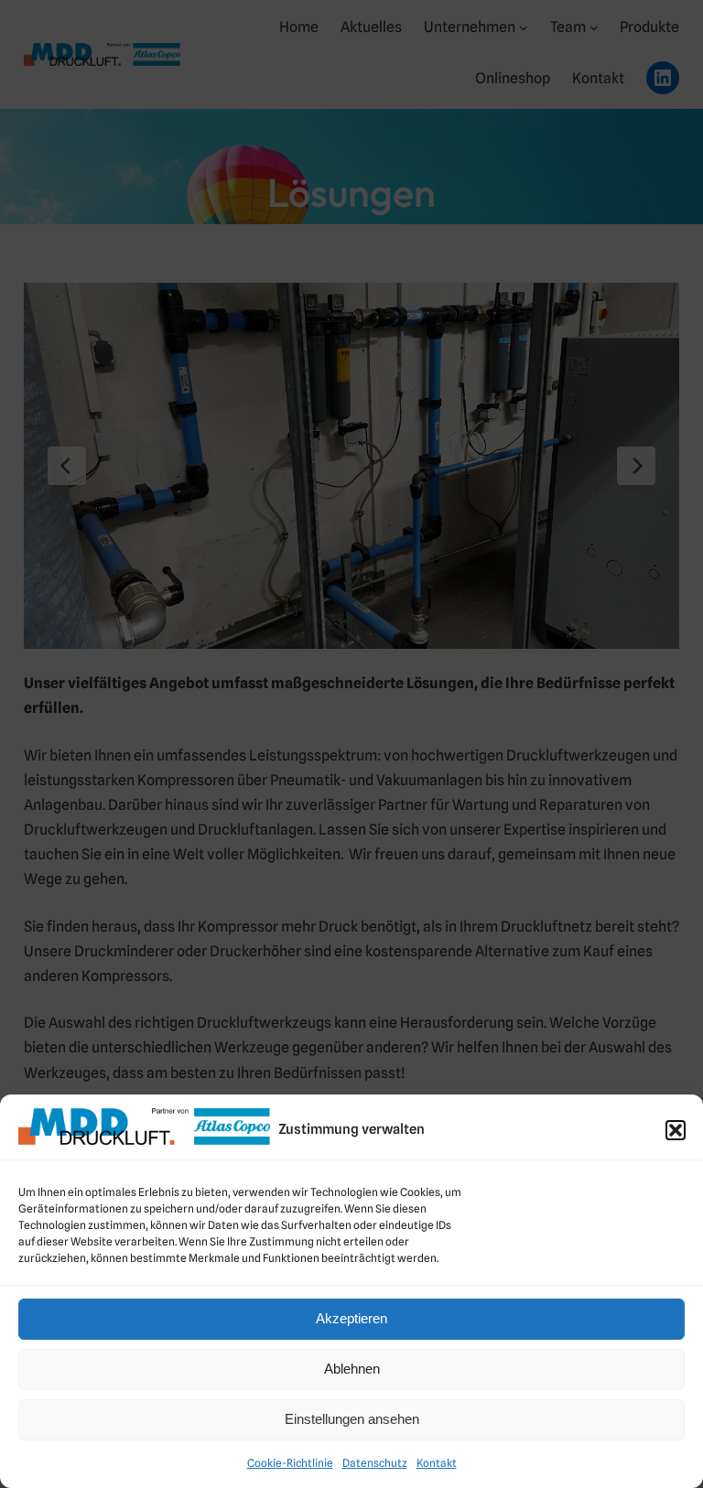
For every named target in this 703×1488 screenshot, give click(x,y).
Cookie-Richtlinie (290, 1463)
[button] (675, 1130)
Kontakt (436, 1463)
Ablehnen (352, 1368)
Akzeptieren (351, 1318)
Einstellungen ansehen (352, 1419)
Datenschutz (374, 1463)
